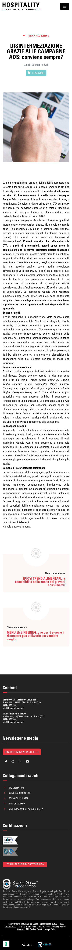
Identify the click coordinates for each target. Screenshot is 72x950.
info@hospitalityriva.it (13, 708)
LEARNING (38, 73)
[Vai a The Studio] (27, 944)
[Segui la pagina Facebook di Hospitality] (6, 761)
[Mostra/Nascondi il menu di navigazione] (64, 6)
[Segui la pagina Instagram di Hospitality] (12, 761)
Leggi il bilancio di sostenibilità (25, 864)
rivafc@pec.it (44, 926)
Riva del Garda (17, 803)
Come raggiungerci (19, 793)
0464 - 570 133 (9, 705)
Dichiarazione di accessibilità (26, 808)
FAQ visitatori (16, 787)
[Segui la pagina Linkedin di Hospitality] (20, 761)
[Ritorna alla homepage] (21, 6)
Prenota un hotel (18, 798)
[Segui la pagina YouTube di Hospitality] (27, 761)
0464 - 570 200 (9, 719)
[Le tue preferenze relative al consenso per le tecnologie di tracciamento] (6, 944)
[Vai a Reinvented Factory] (44, 944)
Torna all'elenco (38, 35)
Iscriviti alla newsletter (21, 752)
